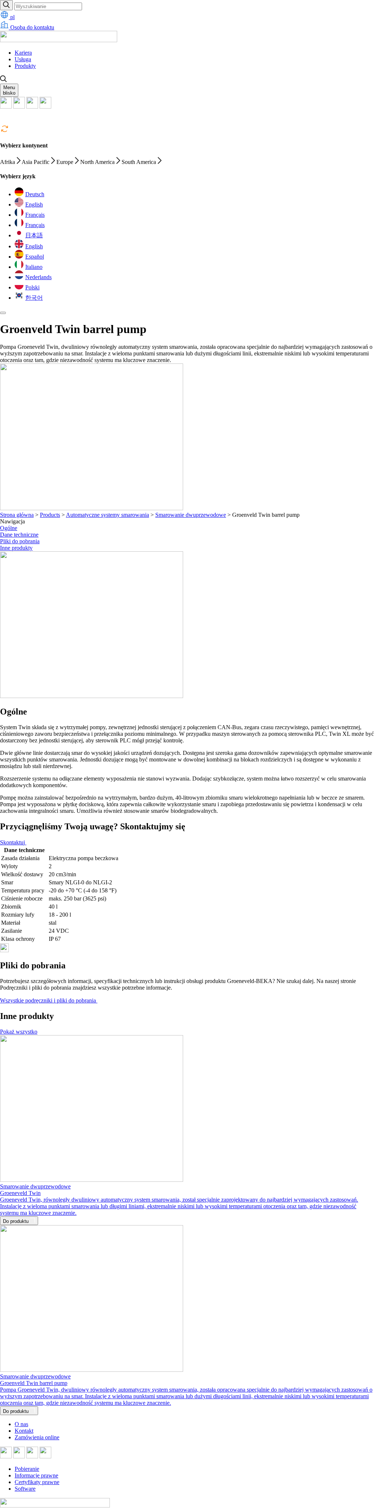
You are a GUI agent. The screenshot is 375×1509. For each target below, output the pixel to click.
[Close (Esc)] (3, 313)
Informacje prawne (36, 1475)
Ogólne (8, 528)
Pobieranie (27, 1469)
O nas (21, 1424)
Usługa (23, 59)
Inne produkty (16, 548)
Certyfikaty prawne (37, 1482)
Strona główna (17, 515)
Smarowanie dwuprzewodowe (190, 515)
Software (25, 1489)
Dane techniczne (19, 534)
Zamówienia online (37, 1437)
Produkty (25, 66)
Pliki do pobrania (20, 541)
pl (12, 17)
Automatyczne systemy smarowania (107, 515)
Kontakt (24, 1431)
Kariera (23, 53)
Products (50, 515)
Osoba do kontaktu (31, 27)
